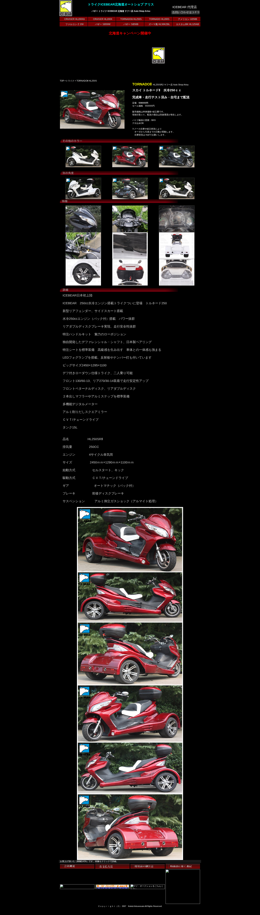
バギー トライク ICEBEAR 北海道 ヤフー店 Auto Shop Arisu (121, 11)
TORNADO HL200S (159, 19)
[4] (130, 258)
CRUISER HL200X (102, 19)
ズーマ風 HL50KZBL (159, 24)
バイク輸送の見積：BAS (144, 120)
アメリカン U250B (187, 19)
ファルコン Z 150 (74, 24)
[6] (176, 258)
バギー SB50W (102, 24)
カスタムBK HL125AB (187, 24)
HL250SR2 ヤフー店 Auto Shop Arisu (171, 84)
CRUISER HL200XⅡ (74, 19)
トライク (70, 81)
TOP (62, 81)
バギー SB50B (130, 24)
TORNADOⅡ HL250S (131, 19)
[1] (83, 166)
